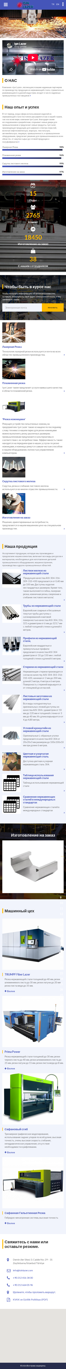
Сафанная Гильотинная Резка (25, 1213)
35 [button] (61, 1038)
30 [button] (61, 1011)
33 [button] (61, 1027)
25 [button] (61, 984)
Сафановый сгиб (16, 1129)
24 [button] (61, 978)
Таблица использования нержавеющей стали (38, 777)
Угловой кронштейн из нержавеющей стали (37, 729)
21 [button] (61, 962)
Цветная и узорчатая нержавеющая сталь (36, 755)
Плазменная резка (13, 383)
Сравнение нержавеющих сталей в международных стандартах (39, 799)
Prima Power (12, 1051)
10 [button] (61, 903)
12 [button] (61, 914)
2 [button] (60, 859)
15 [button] (61, 930)
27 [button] (61, 995)
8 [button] (60, 892)
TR (52, 4)
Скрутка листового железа (18, 481)
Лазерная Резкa (12, 346)
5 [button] (60, 876)
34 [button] (61, 1032)
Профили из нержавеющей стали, (40, 639)
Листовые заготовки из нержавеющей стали (37, 697)
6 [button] (60, 881)
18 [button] (61, 946)
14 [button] (61, 924)
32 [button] (61, 1022)
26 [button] (61, 989)
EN (57, 4)
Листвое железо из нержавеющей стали (36, 572)
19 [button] (61, 951)
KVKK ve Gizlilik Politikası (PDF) (30, 1299)
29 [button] (61, 1005)
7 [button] (60, 886)
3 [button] (60, 865)
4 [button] (60, 870)
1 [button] (60, 854)
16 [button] (61, 935)
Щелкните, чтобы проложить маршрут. (34, 1292)
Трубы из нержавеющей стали (42, 605)
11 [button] (61, 908)
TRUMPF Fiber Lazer (17, 974)
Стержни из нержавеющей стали (43, 666)
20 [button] (61, 957)
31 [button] (61, 1016)
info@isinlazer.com (23, 1270)
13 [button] (61, 919)
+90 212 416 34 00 (23, 1277)
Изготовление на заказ (16, 517)
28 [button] (61, 1000)
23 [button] (61, 973)
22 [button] (61, 968)
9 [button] (60, 897)
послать (53, 307)
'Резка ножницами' (13, 419)
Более (11, 991)
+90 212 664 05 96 (23, 1284)
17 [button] (61, 941)
